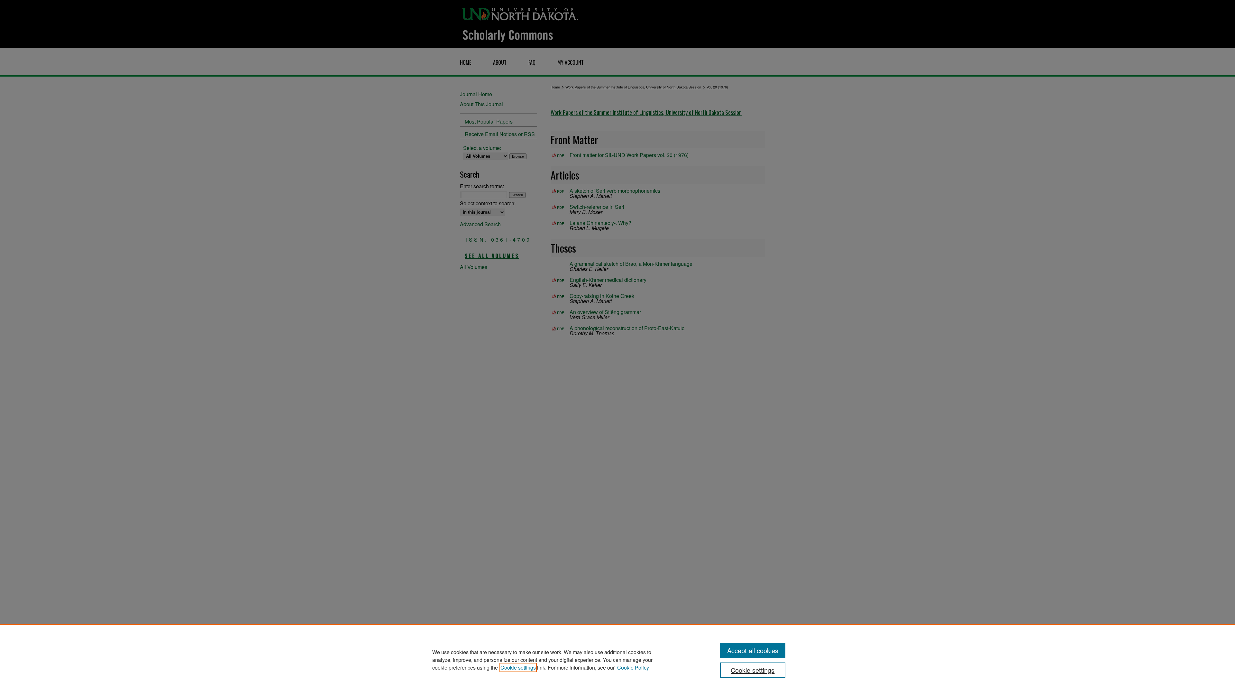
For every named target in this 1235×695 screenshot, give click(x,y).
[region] (617, 659)
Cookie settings (518, 667)
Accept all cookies (752, 650)
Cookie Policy (633, 667)
